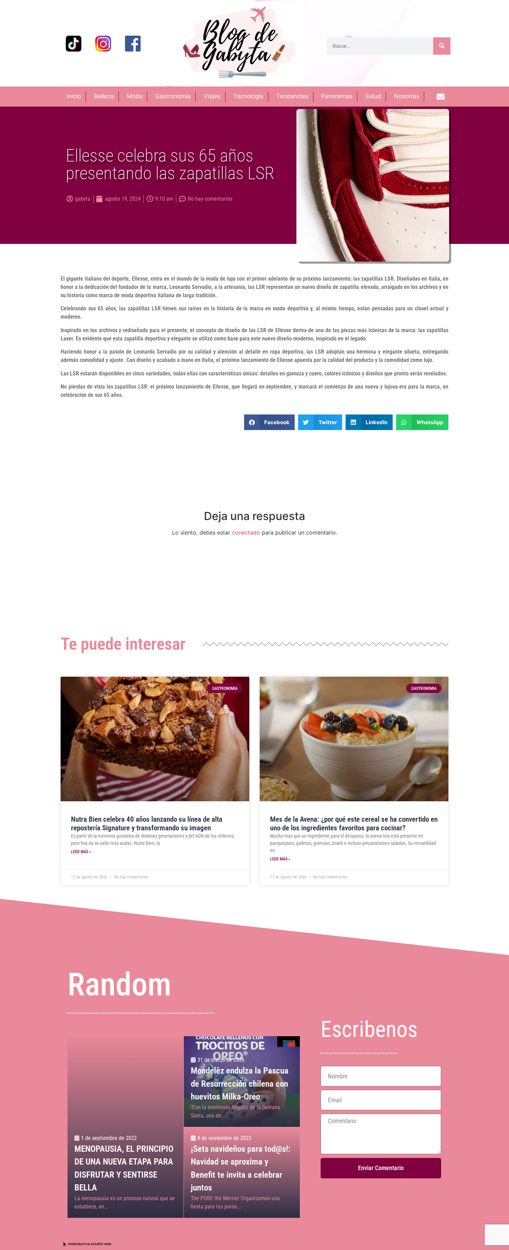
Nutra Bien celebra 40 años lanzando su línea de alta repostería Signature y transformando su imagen (146, 823)
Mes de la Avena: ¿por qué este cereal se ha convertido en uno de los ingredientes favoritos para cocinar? (354, 823)
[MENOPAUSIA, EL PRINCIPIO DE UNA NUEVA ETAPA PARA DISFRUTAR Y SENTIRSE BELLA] (126, 1127)
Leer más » (81, 851)
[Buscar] (441, 46)
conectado (246, 532)
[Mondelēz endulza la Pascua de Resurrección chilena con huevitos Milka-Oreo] (242, 1081)
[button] (269, 422)
